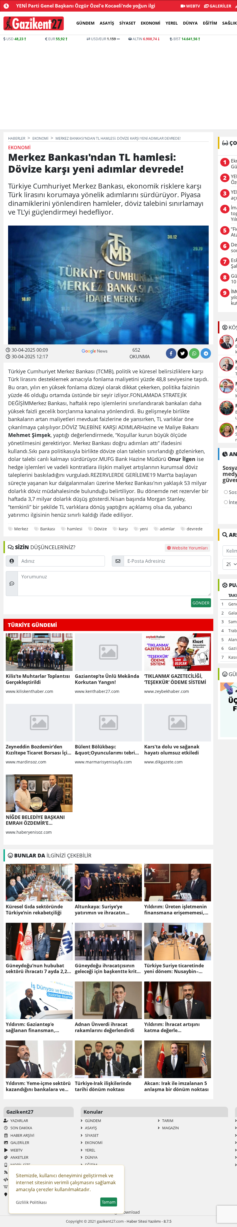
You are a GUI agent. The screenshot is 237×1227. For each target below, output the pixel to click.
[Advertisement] (104, 85)
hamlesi (74, 529)
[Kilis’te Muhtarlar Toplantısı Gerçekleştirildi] (39, 652)
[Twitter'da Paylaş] (182, 353)
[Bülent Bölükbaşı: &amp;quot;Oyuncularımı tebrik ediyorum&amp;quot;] (108, 722)
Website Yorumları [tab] (189, 548)
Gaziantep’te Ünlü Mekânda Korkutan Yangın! (107, 679)
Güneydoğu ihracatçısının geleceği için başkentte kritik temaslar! (108, 969)
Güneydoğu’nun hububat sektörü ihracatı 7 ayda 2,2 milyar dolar (36, 969)
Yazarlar (19, 1120)
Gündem (85, 23)
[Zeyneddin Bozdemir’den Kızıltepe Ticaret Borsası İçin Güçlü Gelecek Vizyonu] (39, 722)
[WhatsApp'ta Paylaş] (194, 353)
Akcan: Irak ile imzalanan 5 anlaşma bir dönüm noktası (176, 1086)
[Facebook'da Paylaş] (171, 353)
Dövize (100, 529)
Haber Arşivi (22, 1135)
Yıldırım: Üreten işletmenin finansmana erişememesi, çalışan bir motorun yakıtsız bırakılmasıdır (176, 910)
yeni (144, 529)
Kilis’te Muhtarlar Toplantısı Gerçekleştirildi (38, 679)
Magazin (170, 1127)
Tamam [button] (109, 1202)
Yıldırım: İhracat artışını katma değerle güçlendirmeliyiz (172, 1027)
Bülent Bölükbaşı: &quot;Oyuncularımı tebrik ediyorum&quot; (106, 750)
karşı (123, 529)
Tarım (167, 1120)
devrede (195, 529)
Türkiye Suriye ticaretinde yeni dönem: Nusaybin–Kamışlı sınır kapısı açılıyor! (176, 969)
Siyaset (127, 23)
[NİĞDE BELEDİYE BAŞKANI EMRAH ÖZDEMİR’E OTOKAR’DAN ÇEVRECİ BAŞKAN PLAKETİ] (39, 793)
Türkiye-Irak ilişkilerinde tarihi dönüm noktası (103, 1086)
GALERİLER (219, 6)
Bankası (47, 529)
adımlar (167, 529)
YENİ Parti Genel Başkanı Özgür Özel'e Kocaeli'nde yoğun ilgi (85, 6)
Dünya (190, 23)
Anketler (19, 1157)
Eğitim (210, 23)
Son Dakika (21, 1127)
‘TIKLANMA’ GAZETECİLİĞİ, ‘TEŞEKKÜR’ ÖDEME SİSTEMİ (175, 679)
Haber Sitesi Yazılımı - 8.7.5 (149, 1221)
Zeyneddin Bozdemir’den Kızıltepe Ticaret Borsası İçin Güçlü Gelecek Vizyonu (38, 750)
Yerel (172, 23)
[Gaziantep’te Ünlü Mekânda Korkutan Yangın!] (108, 652)
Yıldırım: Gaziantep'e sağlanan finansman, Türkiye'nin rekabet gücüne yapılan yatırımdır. (37, 1027)
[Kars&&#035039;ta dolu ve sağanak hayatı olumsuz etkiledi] (177, 722)
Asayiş (107, 23)
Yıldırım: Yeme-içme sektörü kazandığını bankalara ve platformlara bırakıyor (38, 1086)
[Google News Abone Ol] (95, 350)
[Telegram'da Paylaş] (206, 353)
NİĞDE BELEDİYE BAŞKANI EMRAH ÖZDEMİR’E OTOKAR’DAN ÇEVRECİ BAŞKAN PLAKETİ (35, 820)
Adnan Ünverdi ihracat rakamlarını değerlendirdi (104, 1027)
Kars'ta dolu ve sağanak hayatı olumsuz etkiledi (171, 750)
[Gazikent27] (33, 23)
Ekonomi (150, 23)
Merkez (21, 529)
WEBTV (192, 6)
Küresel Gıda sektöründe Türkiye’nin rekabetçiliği (34, 910)
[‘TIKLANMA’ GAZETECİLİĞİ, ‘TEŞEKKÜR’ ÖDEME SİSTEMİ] (177, 652)
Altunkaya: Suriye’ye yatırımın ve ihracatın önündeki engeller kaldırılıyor (100, 910)
